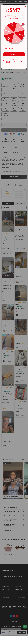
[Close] (25, 6)
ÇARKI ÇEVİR (14, 54)
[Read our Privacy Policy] (24, 65)
